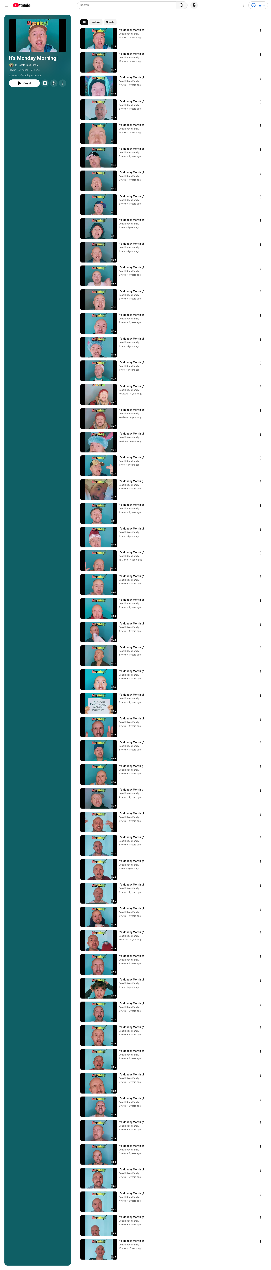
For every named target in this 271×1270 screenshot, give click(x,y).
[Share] (54, 83)
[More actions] (62, 83)
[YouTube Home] (21, 5)
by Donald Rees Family (26, 65)
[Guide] (6, 5)
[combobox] (127, 5)
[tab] (84, 22)
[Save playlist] (45, 83)
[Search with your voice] (194, 5)
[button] (37, 35)
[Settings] (243, 5)
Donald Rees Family (129, 34)
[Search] (181, 5)
